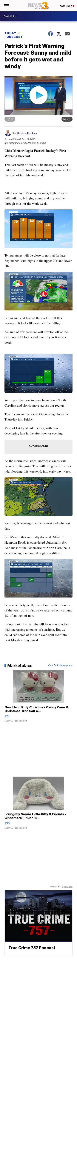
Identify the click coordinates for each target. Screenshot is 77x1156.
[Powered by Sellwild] (67, 887)
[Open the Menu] (6, 5)
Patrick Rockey (27, 133)
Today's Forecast (13, 35)
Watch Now (66, 6)
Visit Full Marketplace (60, 665)
